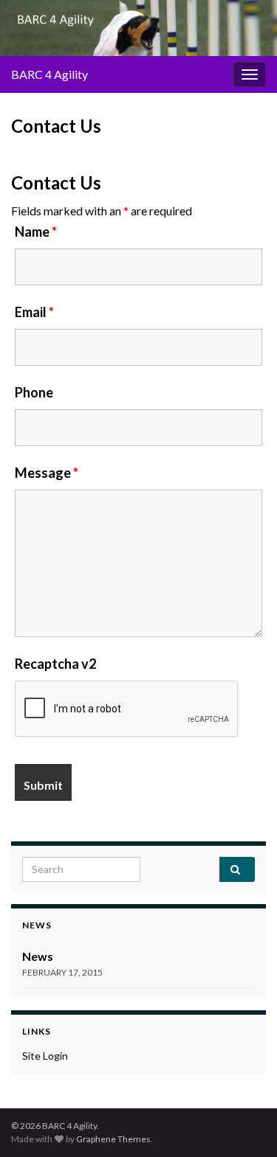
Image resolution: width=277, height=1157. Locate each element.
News (37, 956)
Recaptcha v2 (55, 663)
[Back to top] (243, 1123)
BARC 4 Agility (49, 74)
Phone (34, 392)
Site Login (45, 1055)
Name (36, 231)
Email (34, 312)
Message (46, 472)
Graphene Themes (113, 1138)
